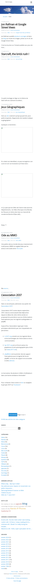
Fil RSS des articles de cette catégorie (13, 419)
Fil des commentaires (21, 578)
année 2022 (5, 540)
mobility (6, 504)
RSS (2, 504)
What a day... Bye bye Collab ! (10, 484)
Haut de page (17, 580)
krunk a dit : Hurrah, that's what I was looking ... (16, 520)
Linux (3, 448)
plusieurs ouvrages (20, 36)
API (6, 509)
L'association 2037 (11, 295)
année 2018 (5, 546)
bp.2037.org (8, 345)
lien (22, 382)
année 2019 (5, 544)
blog (4, 38)
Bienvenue (4, 444)
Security (3, 471)
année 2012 (5, 557)
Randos (3, 439)
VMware (4, 464)
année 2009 (5, 564)
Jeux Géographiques (13, 107)
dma (26, 506)
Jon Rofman (27, 32)
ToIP (2, 462)
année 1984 (5, 566)
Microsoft (4, 451)
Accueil (5, 16)
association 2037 (7, 306)
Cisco (3, 446)
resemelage (4, 506)
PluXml (10, 573)
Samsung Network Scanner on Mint (12, 490)
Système (4, 459)
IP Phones (21, 508)
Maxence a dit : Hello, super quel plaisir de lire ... (16, 529)
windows (10, 506)
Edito (2, 437)
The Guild (19, 248)
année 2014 (5, 553)
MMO (20, 240)
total (2, 568)
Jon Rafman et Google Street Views (13, 26)
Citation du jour (6, 493)
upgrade (19, 504)
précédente (13, 415)
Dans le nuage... (9, 2)
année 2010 (5, 562)
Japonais (4, 468)
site (8, 116)
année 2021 (5, 542)
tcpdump (4, 511)
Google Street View (20, 32)
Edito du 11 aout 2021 (8, 495)
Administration (17, 576)
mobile (3, 509)
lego (21, 59)
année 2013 (5, 555)
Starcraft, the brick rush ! (15, 54)
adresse (11, 361)
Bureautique (5, 466)
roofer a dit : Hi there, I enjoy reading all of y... (16, 522)
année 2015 (5, 551)
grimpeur (22, 506)
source (6, 288)
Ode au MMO (9, 235)
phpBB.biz (8, 354)
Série (17, 240)
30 (14, 504)
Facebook (17, 385)
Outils (3, 453)
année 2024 (5, 537)
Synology (4, 473)
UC (9, 504)
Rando (13, 508)
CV (10, 511)
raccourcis (16, 506)
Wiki (9, 509)
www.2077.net (11, 349)
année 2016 (5, 548)
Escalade (4, 475)
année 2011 (5, 560)
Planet (3, 455)
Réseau (3, 457)
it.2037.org (8, 336)
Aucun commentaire (15, 30)
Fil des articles (10, 578)
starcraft (18, 59)
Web (9, 32)
